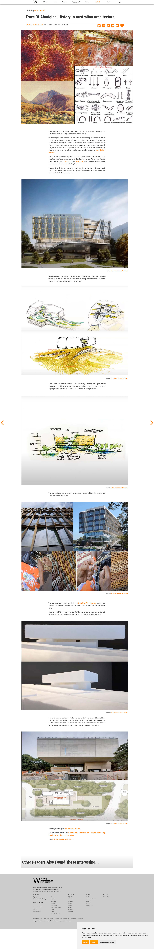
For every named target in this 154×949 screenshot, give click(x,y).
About (34, 905)
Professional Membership (39, 899)
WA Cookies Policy (48, 918)
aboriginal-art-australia (72, 829)
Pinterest (70, 901)
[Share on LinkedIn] (108, 26)
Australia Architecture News (34, 25)
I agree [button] (85, 942)
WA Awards (53, 901)
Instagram (70, 899)
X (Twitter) (70, 897)
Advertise (88, 903)
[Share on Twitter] (99, 26)
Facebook (70, 909)
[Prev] (2, 422)
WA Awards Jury (37, 911)
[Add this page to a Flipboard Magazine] (117, 26)
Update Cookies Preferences (62, 918)
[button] (120, 2)
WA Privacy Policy (37, 918)
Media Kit (88, 901)
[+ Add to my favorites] (122, 26)
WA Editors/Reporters (56, 914)
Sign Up (35, 897)
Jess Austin (68, 161)
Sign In (40, 897)
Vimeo (69, 907)
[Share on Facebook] (103, 26)
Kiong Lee (79, 161)
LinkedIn (70, 903)
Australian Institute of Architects (119, 271)
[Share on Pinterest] (112, 26)
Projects (53, 899)
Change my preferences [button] (107, 942)
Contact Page (106, 897)
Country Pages (89, 905)
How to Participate (37, 907)
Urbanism (53, 903)
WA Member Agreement (77, 918)
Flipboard (70, 911)
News (52, 897)
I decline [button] (93, 942)
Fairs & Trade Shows (56, 907)
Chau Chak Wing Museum (87, 603)
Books (52, 911)
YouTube (70, 905)
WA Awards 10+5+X (90, 899)
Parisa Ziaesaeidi (39, 11)
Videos (52, 909)
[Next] (151, 422)
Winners (35, 909)
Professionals (54, 905)
